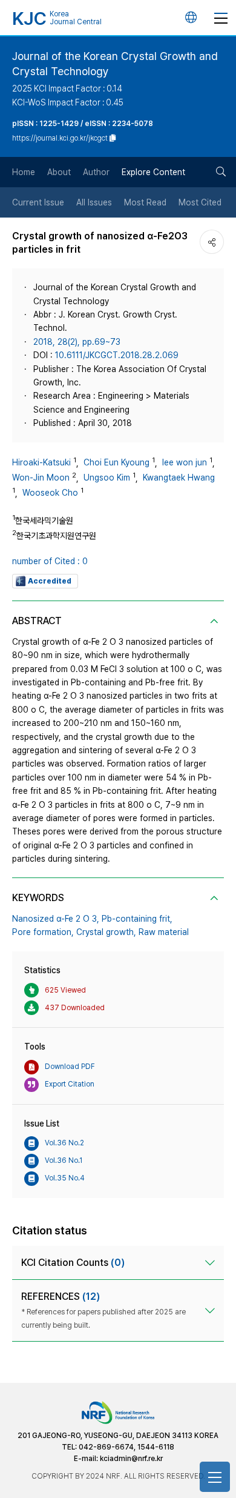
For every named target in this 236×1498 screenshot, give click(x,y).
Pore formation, (43, 932)
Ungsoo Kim (107, 477)
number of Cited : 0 (50, 561)
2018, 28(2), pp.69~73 (76, 342)
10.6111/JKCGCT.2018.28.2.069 (117, 355)
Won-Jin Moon (41, 477)
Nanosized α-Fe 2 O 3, (55, 919)
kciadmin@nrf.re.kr (131, 1458)
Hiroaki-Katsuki (41, 462)
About (59, 172)
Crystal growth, (106, 932)
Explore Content (153, 172)
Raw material (164, 932)
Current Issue (38, 202)
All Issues (94, 202)
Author (96, 172)
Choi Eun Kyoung (116, 462)
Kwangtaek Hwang (179, 477)
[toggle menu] (221, 17)
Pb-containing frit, (137, 919)
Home (23, 172)
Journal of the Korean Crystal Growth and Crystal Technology (115, 64)
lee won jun (184, 462)
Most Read (145, 202)
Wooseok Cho (50, 493)
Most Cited (200, 202)
